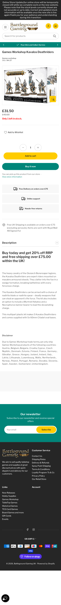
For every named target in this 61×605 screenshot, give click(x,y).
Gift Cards (6, 516)
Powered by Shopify (46, 563)
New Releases (8, 492)
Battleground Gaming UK (25, 563)
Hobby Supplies (9, 496)
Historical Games (10, 506)
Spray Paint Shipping (41, 466)
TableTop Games (9, 502)
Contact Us (37, 456)
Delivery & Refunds (40, 462)
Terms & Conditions (41, 469)
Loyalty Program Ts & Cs (43, 472)
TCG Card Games (10, 509)
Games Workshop (10, 499)
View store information (12, 177)
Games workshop (9, 58)
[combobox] (30, 36)
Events (5, 519)
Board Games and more (13, 512)
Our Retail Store (39, 479)
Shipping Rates (39, 459)
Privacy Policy (38, 476)
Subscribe (46, 429)
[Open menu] (5, 27)
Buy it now (30, 166)
